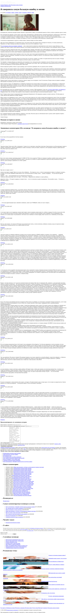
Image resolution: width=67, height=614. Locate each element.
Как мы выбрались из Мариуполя (56, 561)
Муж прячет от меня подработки (13, 544)
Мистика (40, 607)
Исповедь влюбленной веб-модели (49, 581)
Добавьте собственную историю (8, 447)
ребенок (29, 12)
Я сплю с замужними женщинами (56, 596)
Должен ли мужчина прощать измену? (57, 555)
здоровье (9, 12)
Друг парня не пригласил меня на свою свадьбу (13, 458)
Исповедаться (8, 6)
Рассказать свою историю (17, 4)
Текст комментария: (5, 442)
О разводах (45, 607)
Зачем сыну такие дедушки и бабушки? (22, 486)
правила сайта (57, 443)
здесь (24, 448)
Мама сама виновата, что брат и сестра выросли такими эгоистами (29, 467)
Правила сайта (7, 4)
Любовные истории (10, 607)
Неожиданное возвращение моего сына (14, 539)
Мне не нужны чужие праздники (13, 512)
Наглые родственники (11, 515)
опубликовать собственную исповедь (36, 528)
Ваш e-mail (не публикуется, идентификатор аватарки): (13, 426)
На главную (3, 607)
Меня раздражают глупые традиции (14, 509)
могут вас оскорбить (24, 529)
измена (12, 12)
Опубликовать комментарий (6, 446)
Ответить (3, 139)
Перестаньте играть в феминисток (20, 490)
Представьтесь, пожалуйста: (7, 424)
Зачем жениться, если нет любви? (10, 454)
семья (32, 12)
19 (6, 12)
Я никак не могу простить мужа (13, 543)
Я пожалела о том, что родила (48, 593)
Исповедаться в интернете (12, 610)
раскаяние (24, 12)
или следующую (51, 447)
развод (20, 12)
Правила (2, 6)
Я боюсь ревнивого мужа (11, 542)
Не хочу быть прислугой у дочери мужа (15, 540)
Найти (14, 534)
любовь (16, 12)
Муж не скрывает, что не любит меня (11, 459)
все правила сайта (30, 530)
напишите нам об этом (23, 123)
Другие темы (35, 607)
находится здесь (21, 445)
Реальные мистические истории (13, 522)
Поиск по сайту (4, 532)
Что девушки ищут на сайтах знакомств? (12, 456)
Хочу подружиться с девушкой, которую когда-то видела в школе (17, 461)
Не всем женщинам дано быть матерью (22, 487)
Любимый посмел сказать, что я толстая (57, 558)
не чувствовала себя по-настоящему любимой (12, 46)
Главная (2, 4)
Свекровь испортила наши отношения (11, 460)
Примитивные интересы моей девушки (12, 453)
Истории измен (28, 607)
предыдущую (44, 447)
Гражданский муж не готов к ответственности (16, 546)
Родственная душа (7, 455)
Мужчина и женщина (20, 607)
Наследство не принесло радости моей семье (23, 471)
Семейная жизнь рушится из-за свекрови (15, 547)
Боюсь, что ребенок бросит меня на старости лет (16, 545)
